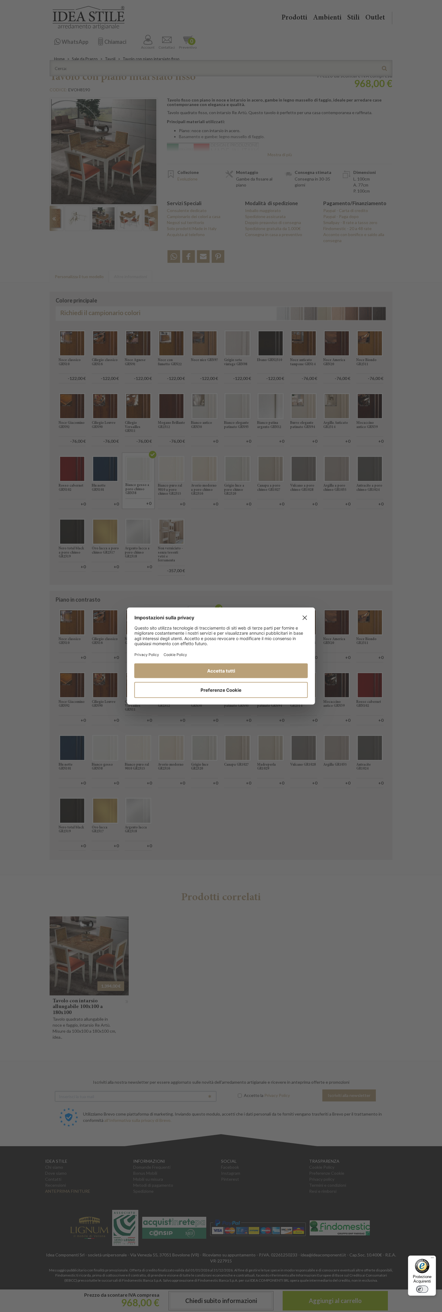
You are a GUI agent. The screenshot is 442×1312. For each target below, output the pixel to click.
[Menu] (432, 1259)
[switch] (422, 1289)
